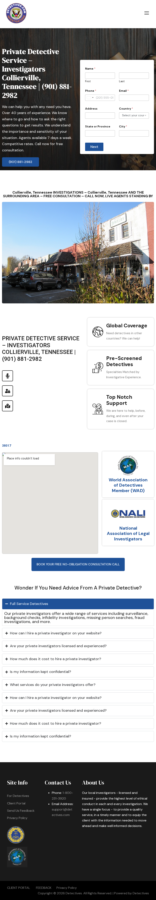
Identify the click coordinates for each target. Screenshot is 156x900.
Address (91, 108)
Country (126, 108)
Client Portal (16, 803)
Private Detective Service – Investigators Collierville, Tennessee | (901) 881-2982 (37, 73)
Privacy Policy (17, 818)
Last (122, 81)
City (123, 126)
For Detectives (18, 796)
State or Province (97, 126)
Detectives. (74, 893)
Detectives (141, 893)
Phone (90, 91)
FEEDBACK (43, 888)
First (88, 81)
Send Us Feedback (21, 810)
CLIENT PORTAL (18, 888)
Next (94, 146)
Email (124, 91)
